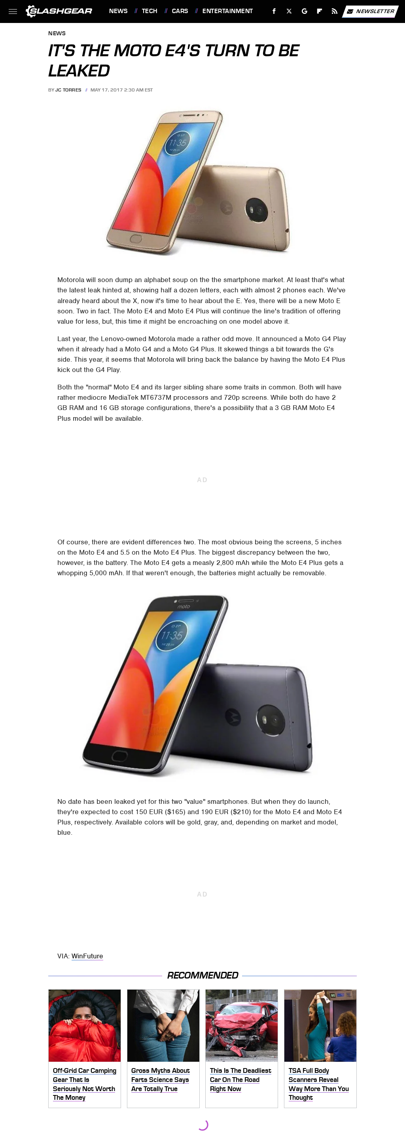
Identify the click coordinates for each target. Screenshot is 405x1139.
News (118, 11)
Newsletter (375, 11)
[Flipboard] (320, 11)
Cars (180, 11)
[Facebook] (274, 11)
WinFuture (87, 956)
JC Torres (68, 90)
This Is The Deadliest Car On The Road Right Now (240, 1079)
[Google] (305, 11)
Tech (150, 11)
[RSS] (335, 11)
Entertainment (227, 11)
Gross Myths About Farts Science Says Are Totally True (160, 1079)
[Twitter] (289, 11)
